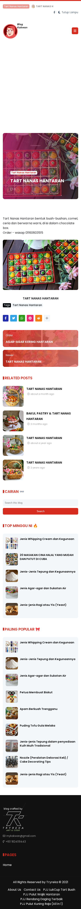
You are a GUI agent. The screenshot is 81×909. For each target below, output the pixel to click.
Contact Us (32, 889)
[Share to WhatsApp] (22, 318)
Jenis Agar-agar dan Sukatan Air (43, 588)
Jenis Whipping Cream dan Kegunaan (47, 539)
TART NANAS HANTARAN (44, 389)
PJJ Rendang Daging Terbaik (41, 899)
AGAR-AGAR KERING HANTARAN (27, 6)
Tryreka (52, 882)
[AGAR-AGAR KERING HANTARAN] (5, 7)
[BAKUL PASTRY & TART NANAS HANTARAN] (13, 430)
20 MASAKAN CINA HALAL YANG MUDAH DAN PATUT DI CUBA (46, 557)
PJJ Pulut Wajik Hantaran (41, 894)
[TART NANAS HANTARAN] (13, 405)
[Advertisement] (40, 84)
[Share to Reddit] (38, 318)
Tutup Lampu (70, 12)
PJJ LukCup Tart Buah (59, 889)
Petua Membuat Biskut (36, 692)
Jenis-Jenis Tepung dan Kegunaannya (47, 572)
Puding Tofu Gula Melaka (37, 725)
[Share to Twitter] (13, 318)
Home (7, 865)
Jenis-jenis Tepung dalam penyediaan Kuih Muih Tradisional (47, 743)
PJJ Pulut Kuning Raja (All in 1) (41, 904)
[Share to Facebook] (5, 318)
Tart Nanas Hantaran (23, 172)
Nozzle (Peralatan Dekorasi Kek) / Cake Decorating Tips (44, 760)
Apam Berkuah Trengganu (38, 709)
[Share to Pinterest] (30, 318)
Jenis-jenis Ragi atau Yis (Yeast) (43, 605)
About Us (14, 889)
